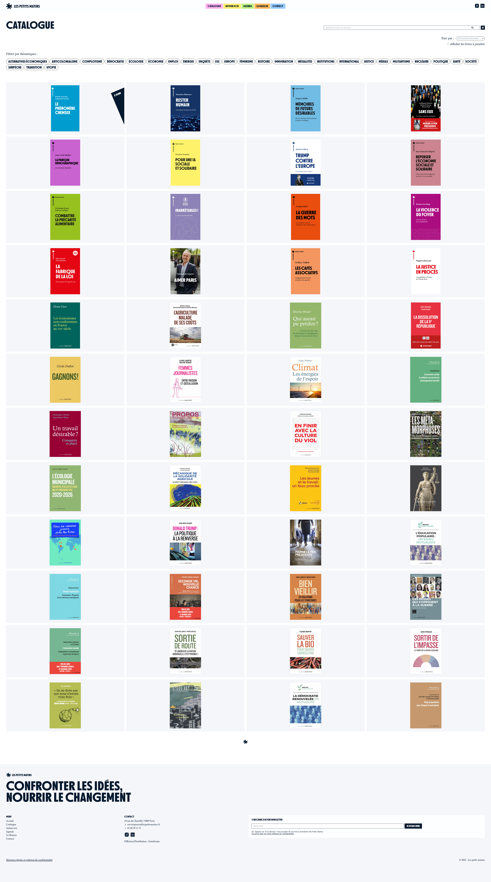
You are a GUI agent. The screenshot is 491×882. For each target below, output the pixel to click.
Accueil (9, 821)
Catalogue (214, 6)
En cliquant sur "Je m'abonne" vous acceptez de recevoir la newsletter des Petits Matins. (287, 833)
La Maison (11, 835)
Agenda (247, 6)
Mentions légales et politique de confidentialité (29, 860)
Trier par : (447, 38)
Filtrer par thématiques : (21, 54)
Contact (277, 6)
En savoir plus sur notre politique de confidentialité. (273, 833)
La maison (262, 6)
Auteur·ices (232, 6)
